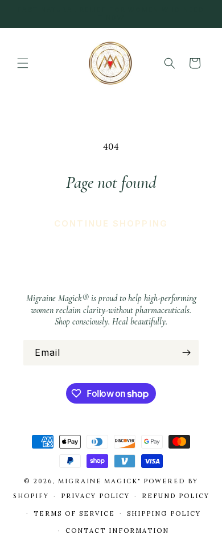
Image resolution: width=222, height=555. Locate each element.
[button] (22, 63)
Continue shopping (111, 223)
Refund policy (175, 496)
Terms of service (74, 513)
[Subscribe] (186, 352)
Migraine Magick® (99, 481)
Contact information (117, 531)
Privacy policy (95, 496)
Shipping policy (164, 513)
